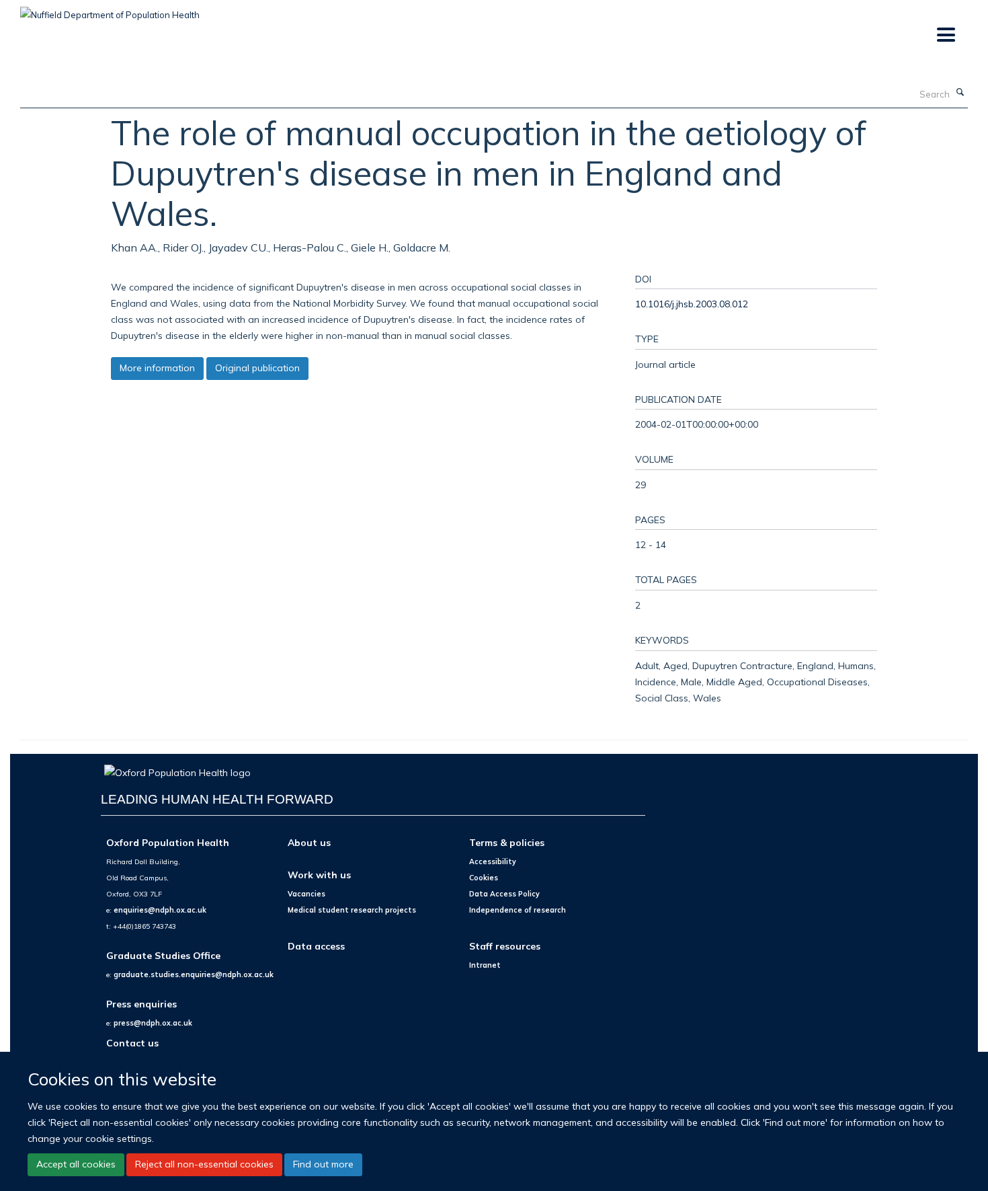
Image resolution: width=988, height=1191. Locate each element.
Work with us (319, 874)
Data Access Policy (504, 893)
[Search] (960, 92)
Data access (316, 946)
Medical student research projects (352, 910)
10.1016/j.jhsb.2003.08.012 (691, 303)
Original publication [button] (257, 368)
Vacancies (306, 893)
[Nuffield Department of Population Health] (110, 10)
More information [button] (157, 368)
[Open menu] (945, 35)
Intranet (485, 965)
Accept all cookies (76, 1164)
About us (309, 842)
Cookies (483, 877)
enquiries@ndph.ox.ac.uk (160, 910)
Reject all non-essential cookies (204, 1164)
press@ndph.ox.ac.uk (153, 1023)
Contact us (132, 1042)
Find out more (323, 1164)
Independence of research (517, 910)
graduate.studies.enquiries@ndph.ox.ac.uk (194, 974)
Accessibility (492, 861)
